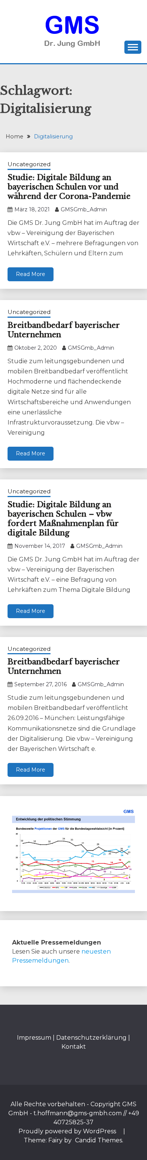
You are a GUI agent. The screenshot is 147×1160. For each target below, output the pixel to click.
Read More (30, 274)
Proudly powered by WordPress (68, 1131)
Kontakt (73, 1046)
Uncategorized (29, 164)
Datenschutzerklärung (91, 1037)
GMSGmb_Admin (84, 209)
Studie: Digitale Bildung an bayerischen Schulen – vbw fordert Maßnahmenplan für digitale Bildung (63, 518)
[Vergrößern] (125, 818)
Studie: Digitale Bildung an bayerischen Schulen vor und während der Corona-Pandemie (69, 187)
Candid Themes (98, 1140)
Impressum (34, 1037)
